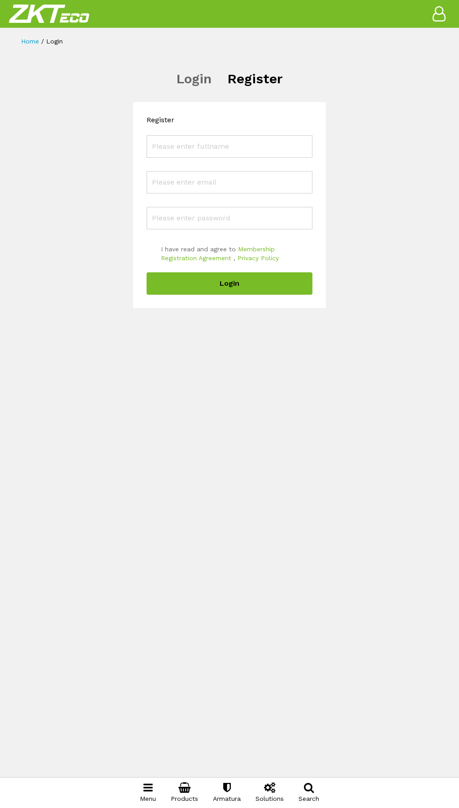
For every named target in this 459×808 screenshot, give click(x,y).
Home (30, 41)
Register (255, 78)
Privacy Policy (258, 258)
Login (194, 78)
